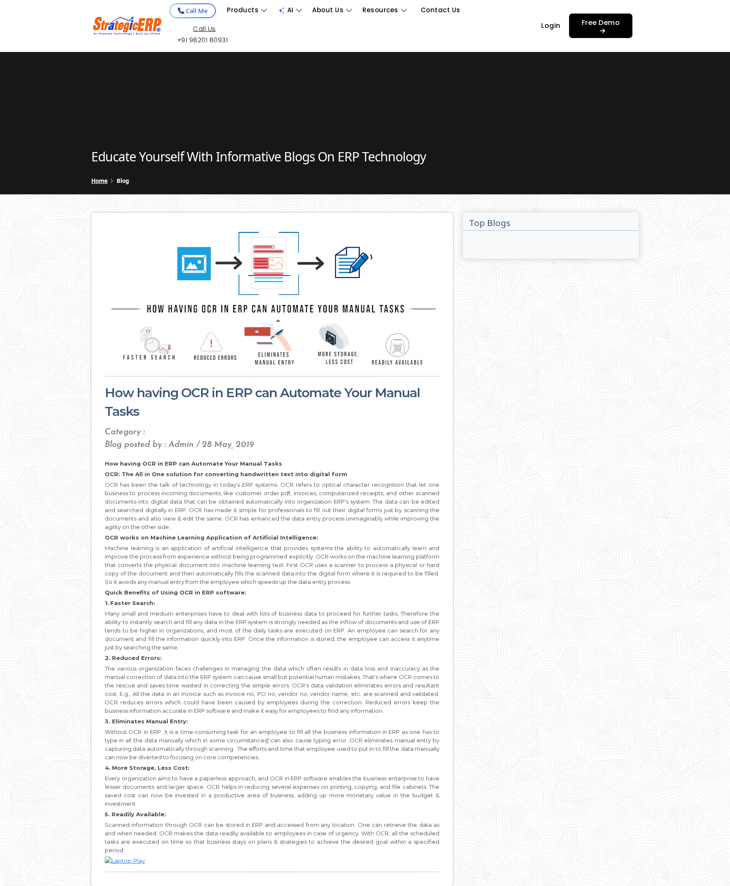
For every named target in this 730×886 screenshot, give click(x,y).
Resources (380, 9)
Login (551, 25)
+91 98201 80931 (202, 39)
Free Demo (601, 22)
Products (243, 9)
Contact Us (440, 9)
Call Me (195, 10)
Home (99, 181)
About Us (327, 9)
